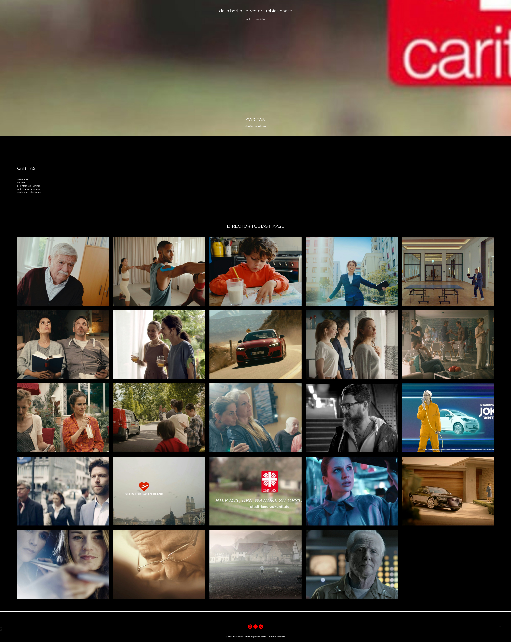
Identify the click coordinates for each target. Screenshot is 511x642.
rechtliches (260, 19)
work (248, 19)
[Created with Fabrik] (1, 629)
